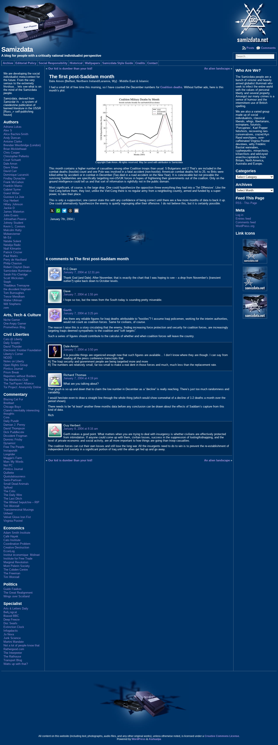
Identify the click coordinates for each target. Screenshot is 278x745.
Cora (6, 417)
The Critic (9, 491)
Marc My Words (13, 461)
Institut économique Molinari (21, 554)
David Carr (10, 171)
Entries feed (243, 218)
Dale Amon (10, 163)
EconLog (9, 551)
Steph (7, 281)
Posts (250, 48)
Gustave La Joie (13, 197)
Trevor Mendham (14, 296)
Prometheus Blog (14, 327)
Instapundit (10, 450)
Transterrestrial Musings (18, 509)
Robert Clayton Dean (16, 267)
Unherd (7, 513)
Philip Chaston (12, 263)
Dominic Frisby (12, 439)
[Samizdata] (138, 21)
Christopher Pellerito (16, 156)
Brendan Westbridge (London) (22, 145)
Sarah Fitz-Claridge (15, 274)
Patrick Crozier (12, 252)
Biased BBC (11, 616)
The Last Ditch (12, 498)
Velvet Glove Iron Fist (17, 517)
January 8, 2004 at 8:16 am (80, 428)
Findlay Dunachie (14, 178)
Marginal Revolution (15, 562)
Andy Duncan (11, 137)
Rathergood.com (13, 649)
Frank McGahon (13, 182)
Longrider (9, 454)
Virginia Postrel (13, 520)
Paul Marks (10, 256)
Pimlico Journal (13, 368)
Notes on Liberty (13, 361)
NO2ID (7, 357)
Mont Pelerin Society (16, 566)
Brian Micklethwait (14, 149)
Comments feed (246, 222)
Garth (67, 310)
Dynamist (9, 443)
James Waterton (13, 211)
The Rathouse (12, 656)
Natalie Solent (12, 241)
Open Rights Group (15, 365)
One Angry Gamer (14, 323)
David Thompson (14, 428)
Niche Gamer (11, 319)
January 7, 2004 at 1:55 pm (80, 294)
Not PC (8, 465)
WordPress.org (245, 226)
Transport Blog (12, 660)
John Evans (10, 215)
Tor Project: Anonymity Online (22, 387)
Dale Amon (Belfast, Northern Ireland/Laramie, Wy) (83, 81)
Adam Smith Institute (16, 532)
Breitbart (8, 403)
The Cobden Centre (15, 569)
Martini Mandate (13, 641)
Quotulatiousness (14, 476)
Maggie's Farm (12, 458)
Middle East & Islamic (134, 81)
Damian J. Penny (14, 424)
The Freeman (11, 573)
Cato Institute (11, 540)
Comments (268, 48)
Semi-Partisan (12, 480)
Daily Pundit (11, 421)
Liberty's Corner (13, 354)
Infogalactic (10, 630)
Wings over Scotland (16, 596)
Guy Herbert (11, 200)
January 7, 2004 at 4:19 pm (80, 378)
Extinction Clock (13, 627)
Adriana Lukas (12, 126)
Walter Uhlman (12, 300)
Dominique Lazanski (16, 174)
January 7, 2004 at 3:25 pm (80, 313)
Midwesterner (11, 233)
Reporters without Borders (19, 376)
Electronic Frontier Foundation (22, 350)
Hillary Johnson (13, 204)
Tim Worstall (11, 506)
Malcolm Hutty (12, 230)
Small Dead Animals (16, 483)
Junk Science (12, 638)
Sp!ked (7, 487)
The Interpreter (12, 652)
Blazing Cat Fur (13, 399)
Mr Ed (7, 237)
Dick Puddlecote (13, 432)
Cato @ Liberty (12, 339)
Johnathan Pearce (14, 219)
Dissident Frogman (15, 435)
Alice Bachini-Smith (15, 134)
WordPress (139, 739)
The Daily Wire (12, 495)
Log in (239, 215)
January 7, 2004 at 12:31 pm (81, 272)
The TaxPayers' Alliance (18, 383)
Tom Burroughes (13, 293)
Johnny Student (13, 222)
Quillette (8, 472)
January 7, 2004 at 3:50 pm (80, 349)
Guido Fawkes (12, 589)
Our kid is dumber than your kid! (70, 68)
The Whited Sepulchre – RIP (21, 502)
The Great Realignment (18, 592)
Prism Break (11, 372)
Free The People (13, 447)
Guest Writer (11, 193)
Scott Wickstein (13, 278)
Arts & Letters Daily (15, 608)
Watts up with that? (15, 664)
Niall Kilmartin (12, 248)
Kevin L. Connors (14, 226)
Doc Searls (10, 623)
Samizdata (17, 49)
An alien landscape (217, 68)
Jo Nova (8, 634)
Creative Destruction (16, 547)
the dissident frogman (17, 289)
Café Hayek (10, 536)
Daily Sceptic (11, 342)
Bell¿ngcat (10, 612)
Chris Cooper (11, 152)
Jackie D (9, 208)
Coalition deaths (171, 87)
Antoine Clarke (12, 141)
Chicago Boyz (12, 406)
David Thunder (12, 346)
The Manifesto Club (15, 379)
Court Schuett (12, 160)
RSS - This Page (246, 203)
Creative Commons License (222, 736)
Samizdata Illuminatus (17, 270)
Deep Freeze (11, 619)
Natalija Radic (12, 245)
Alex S (7, 130)
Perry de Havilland (14, 259)
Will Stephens (12, 304)
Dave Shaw (10, 167)
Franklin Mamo (12, 185)
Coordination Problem (16, 543)
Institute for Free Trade (17, 558)
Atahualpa (155, 739)
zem (6, 307)
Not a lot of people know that (21, 645)
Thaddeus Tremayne (16, 285)
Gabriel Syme (12, 189)
